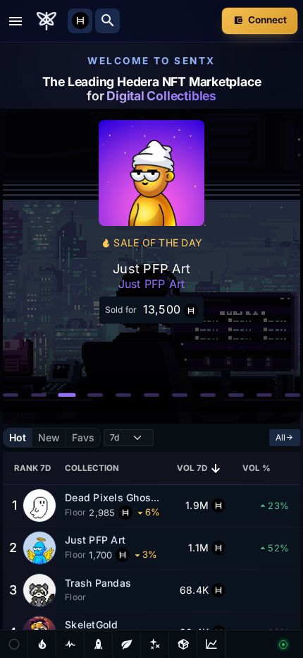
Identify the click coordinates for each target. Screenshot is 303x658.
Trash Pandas (98, 583)
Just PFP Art (95, 540)
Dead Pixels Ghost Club (122, 497)
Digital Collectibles (161, 95)
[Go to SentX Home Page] (46, 21)
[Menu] (15, 21)
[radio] (18, 437)
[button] (10, 395)
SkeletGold (91, 624)
